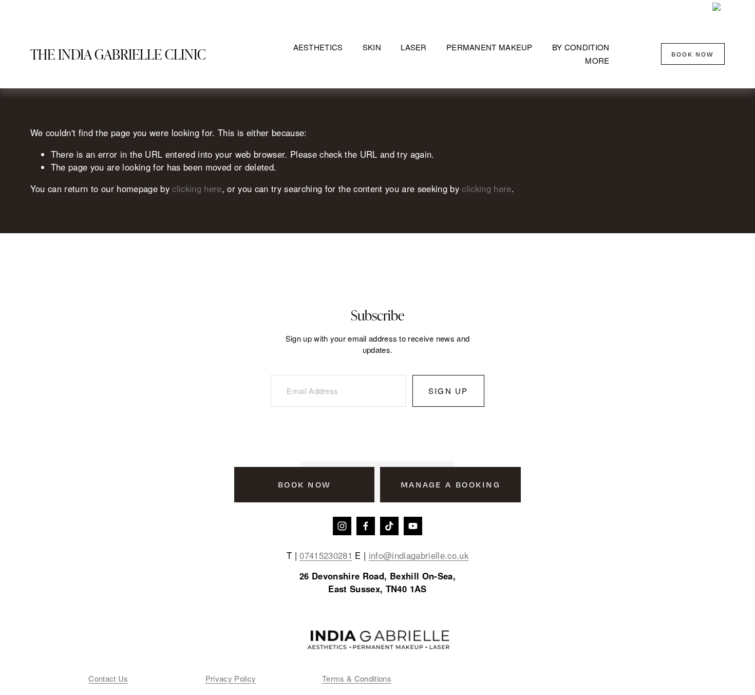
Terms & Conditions (356, 678)
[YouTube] (413, 526)
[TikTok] (389, 526)
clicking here (196, 188)
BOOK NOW (692, 54)
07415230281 (325, 555)
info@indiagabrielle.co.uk (418, 555)
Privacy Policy (230, 678)
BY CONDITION (581, 47)
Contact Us (108, 678)
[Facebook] (365, 526)
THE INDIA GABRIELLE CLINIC (118, 54)
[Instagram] (342, 526)
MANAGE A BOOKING (450, 484)
